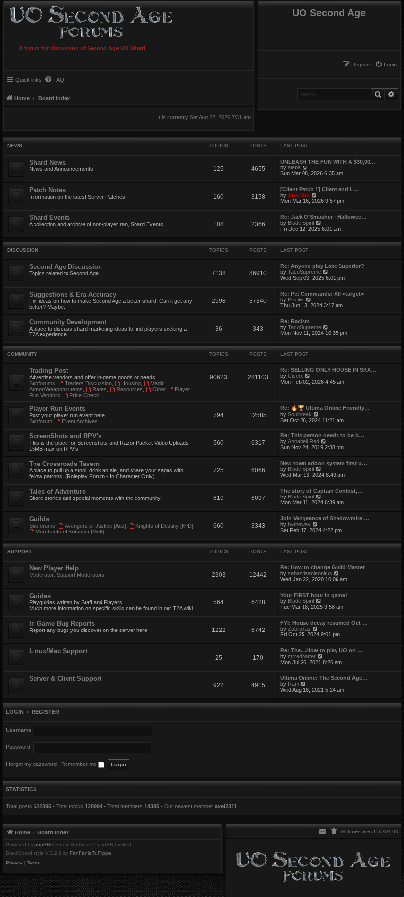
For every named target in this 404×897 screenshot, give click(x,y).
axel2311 (225, 806)
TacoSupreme (304, 272)
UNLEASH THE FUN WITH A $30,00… (327, 162)
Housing (131, 383)
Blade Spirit (301, 223)
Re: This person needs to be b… (322, 435)
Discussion (22, 250)
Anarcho (299, 195)
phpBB (42, 844)
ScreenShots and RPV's (65, 436)
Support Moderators (80, 575)
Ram (293, 684)
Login (15, 712)
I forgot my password (31, 764)
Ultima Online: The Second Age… (324, 678)
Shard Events (49, 217)
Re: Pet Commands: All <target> (322, 294)
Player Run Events (57, 408)
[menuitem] (386, 64)
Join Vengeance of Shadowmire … (324, 518)
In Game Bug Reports (62, 623)
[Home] (109, 21)
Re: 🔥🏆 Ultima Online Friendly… (325, 408)
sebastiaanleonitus (310, 573)
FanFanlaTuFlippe (90, 853)
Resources (129, 389)
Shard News (47, 162)
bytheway (299, 524)
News (14, 145)
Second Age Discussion (65, 266)
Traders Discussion (88, 383)
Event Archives (80, 421)
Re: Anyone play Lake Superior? (322, 266)
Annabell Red (303, 441)
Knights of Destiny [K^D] (164, 526)
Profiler (296, 299)
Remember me (79, 764)
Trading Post (48, 370)
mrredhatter (302, 656)
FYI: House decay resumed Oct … (324, 623)
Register (45, 712)
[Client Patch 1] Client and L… (319, 189)
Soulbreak (300, 414)
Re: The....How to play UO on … (321, 650)
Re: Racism (295, 321)
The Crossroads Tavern (64, 463)
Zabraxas (299, 628)
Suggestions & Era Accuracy (72, 294)
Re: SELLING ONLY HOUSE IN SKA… (328, 370)
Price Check (84, 395)
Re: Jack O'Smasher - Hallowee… (323, 217)
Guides (40, 595)
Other (159, 389)
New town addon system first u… (323, 463)
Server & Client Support (65, 678)
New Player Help (54, 568)
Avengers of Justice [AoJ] (95, 526)
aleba (294, 167)
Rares (99, 389)
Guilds (39, 519)
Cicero (295, 376)
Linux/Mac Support (58, 651)
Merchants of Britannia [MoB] (69, 531)
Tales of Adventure (57, 491)
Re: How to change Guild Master (322, 567)
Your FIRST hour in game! (313, 595)
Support (19, 551)
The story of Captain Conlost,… (321, 491)
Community (22, 354)
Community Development (67, 322)
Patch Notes (47, 190)
